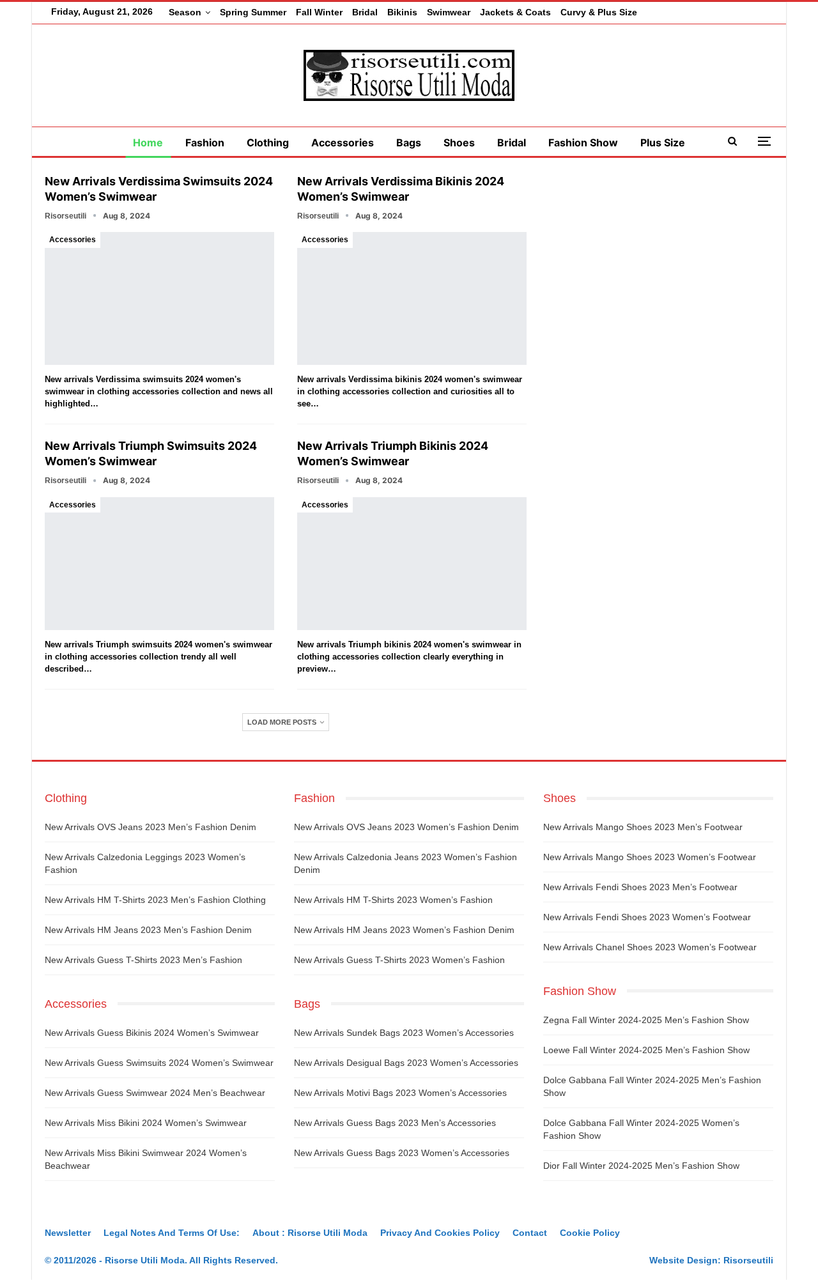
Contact (530, 1233)
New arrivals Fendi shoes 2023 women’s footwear (647, 917)
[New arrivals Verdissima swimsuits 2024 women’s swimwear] (159, 298)
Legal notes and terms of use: (172, 1233)
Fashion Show (583, 142)
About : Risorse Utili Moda (309, 1233)
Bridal (365, 12)
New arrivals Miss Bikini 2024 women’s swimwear (146, 1123)
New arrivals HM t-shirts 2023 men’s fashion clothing (155, 900)
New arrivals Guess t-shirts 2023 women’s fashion (399, 960)
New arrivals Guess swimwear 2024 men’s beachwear (155, 1093)
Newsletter (68, 1233)
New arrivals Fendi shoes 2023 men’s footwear (640, 887)
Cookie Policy (590, 1233)
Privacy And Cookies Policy (440, 1233)
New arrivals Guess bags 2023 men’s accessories (395, 1123)
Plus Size (662, 142)
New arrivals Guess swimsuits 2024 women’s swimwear (159, 1063)
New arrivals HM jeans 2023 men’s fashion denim (148, 930)
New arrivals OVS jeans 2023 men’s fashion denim (150, 827)
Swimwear (448, 12)
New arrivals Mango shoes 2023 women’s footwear (649, 857)
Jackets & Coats (515, 12)
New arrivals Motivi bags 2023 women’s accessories (400, 1093)
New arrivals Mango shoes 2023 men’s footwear (643, 827)
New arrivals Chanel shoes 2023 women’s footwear (650, 947)
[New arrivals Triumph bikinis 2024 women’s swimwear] (412, 563)
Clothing (268, 142)
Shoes (459, 142)
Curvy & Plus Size (598, 12)
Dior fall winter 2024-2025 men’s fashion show (641, 1165)
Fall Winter (319, 12)
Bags (408, 142)
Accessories (342, 142)
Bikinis (402, 12)
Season (185, 12)
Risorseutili (748, 1260)
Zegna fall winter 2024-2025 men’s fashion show (646, 1020)
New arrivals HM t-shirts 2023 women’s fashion (393, 900)
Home (148, 142)
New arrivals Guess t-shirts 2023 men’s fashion (143, 960)
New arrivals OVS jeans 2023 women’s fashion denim (406, 827)
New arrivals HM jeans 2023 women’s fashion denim (404, 930)
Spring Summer (253, 12)
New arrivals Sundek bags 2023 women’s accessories (404, 1033)
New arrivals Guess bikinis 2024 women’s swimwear (152, 1033)
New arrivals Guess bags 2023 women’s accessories (401, 1153)
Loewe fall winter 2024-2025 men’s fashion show (646, 1050)
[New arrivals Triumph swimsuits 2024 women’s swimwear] (159, 563)
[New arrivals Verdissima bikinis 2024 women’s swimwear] (412, 298)
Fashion (204, 142)
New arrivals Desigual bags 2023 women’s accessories (406, 1063)
